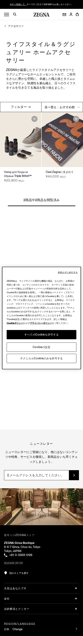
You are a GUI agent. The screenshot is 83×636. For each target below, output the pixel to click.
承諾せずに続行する (68, 272)
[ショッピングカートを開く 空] (77, 14)
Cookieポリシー (15, 323)
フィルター (19, 107)
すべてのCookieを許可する (41, 335)
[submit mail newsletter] (74, 475)
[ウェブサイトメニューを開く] (6, 14)
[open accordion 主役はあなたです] (76, 588)
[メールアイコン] (64, 14)
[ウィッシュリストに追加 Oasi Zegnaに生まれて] (76, 119)
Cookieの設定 (42, 347)
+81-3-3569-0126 (20, 555)
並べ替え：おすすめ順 (60, 107)
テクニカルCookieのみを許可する (41, 358)
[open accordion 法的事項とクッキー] (76, 609)
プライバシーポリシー (41, 323)
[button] (16, 15)
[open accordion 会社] (76, 598)
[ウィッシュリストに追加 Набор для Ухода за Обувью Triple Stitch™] (34, 119)
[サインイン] (71, 15)
